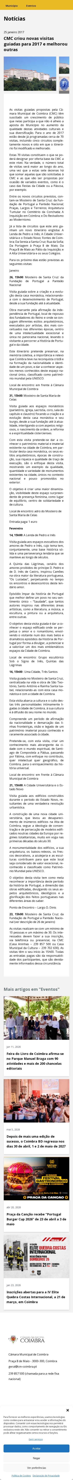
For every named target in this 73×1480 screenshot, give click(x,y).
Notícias (14, 18)
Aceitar (36, 1448)
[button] (67, 1410)
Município (12, 5)
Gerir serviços (36, 1439)
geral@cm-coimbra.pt (23, 1366)
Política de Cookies (21, 1475)
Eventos (31, 5)
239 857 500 (16, 1373)
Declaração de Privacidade (46, 1475)
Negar (36, 1458)
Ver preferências (36, 1467)
